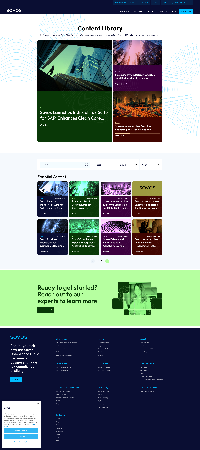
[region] (21, 424)
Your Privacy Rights (21, 442)
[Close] (38, 404)
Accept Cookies (21, 430)
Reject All (21, 436)
